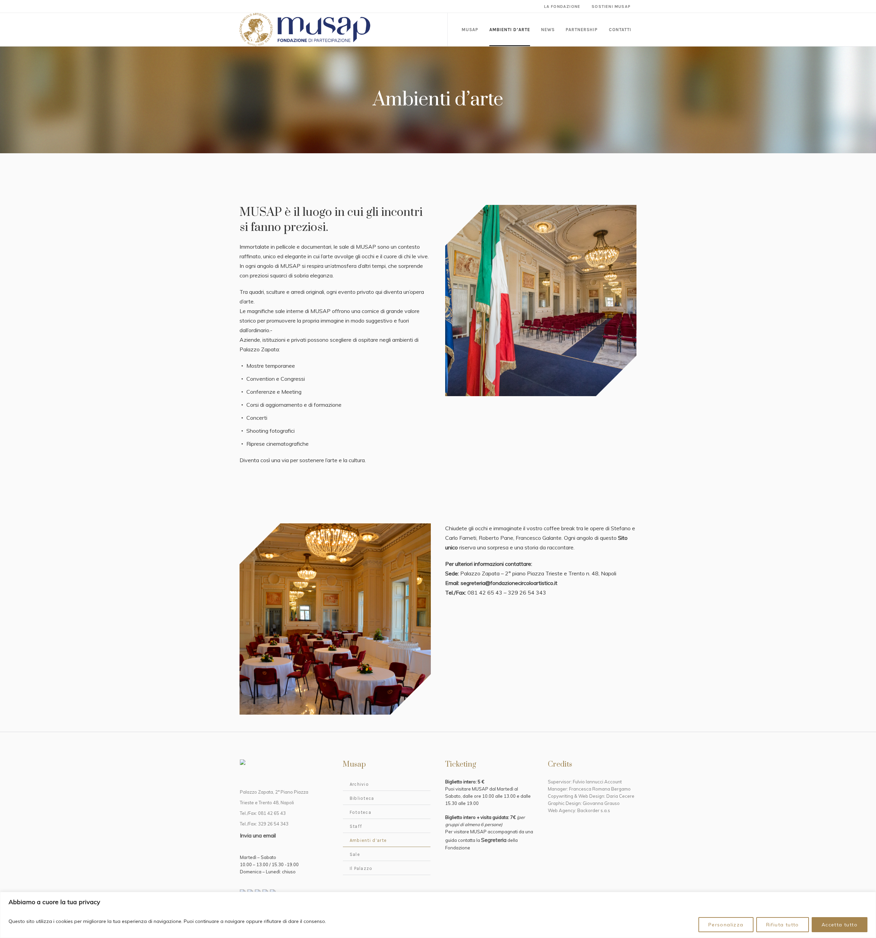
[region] (438, 915)
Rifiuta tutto (782, 925)
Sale (355, 854)
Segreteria (493, 839)
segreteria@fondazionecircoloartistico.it (509, 582)
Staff (356, 826)
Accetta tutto (840, 925)
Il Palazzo (361, 868)
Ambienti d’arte (368, 840)
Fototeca (360, 812)
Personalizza (726, 925)
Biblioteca (362, 798)
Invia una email (258, 835)
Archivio (359, 784)
